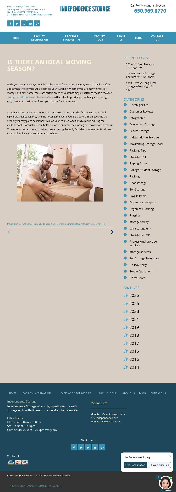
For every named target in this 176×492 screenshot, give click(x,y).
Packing (135, 176)
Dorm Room (137, 278)
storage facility (82, 223)
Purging (135, 215)
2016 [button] (134, 351)
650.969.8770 (99, 403)
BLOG (138, 38)
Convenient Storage (142, 124)
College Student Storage (145, 170)
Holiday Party (138, 265)
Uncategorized (98, 223)
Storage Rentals (140, 235)
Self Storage (137, 189)
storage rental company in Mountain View (30, 97)
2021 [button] (134, 319)
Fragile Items (138, 196)
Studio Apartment (141, 271)
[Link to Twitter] (17, 23)
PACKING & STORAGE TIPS (71, 38)
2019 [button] (134, 327)
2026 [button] (134, 295)
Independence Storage (144, 137)
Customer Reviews (141, 111)
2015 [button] (134, 359)
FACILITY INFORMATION (39, 38)
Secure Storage (139, 131)
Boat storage (138, 183)
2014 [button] (134, 367)
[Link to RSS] (88, 447)
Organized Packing (43, 223)
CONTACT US (157, 38)
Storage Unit (138, 157)
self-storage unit (140, 228)
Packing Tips (138, 150)
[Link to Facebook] (10, 23)
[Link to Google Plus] (37, 23)
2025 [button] (134, 303)
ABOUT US (121, 38)
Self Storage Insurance (63, 223)
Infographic (137, 118)
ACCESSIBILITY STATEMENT (49, 485)
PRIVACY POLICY (17, 485)
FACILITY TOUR (99, 38)
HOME (15, 38)
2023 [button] (134, 311)
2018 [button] (134, 335)
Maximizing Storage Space (19, 223)
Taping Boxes (138, 163)
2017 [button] (134, 343)
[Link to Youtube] (30, 23)
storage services (140, 252)
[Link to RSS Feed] (24, 23)
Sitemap (31, 485)
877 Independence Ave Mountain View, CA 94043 (29, 14)
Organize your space (143, 202)
